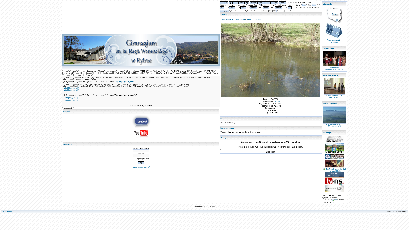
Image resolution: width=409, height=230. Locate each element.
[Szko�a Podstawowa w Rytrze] (334, 142)
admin (277, 101)
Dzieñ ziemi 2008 (334, 97)
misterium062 (334, 67)
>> (319, 19)
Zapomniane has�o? (141, 167)
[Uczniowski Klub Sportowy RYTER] (334, 159)
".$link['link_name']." (71, 88)
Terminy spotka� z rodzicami (334, 41)
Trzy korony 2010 (334, 126)
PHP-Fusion (7, 211)
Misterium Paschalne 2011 (334, 69)
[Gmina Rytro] (334, 153)
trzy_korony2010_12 (334, 125)
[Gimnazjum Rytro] (141, 128)
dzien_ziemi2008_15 (334, 95)
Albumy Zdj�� (227, 19)
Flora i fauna (240, 19)
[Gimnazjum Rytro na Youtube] (141, 138)
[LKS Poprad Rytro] (334, 167)
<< (316, 19)
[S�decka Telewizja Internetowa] (334, 184)
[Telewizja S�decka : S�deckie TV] (334, 191)
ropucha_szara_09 (254, 19)
